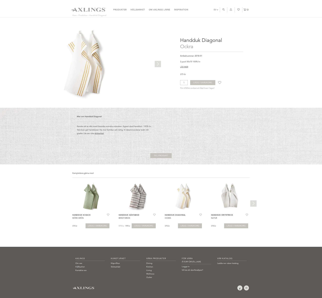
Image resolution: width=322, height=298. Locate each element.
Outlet (149, 277)
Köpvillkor (115, 263)
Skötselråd (115, 267)
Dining (149, 263)
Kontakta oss (81, 270)
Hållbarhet (138, 9)
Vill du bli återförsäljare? (192, 270)
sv (215, 9)
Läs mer (184, 67)
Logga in (186, 266)
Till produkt (161, 155)
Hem (74, 15)
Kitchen (149, 267)
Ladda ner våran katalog (227, 263)
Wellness (150, 274)
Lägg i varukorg (202, 82)
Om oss (78, 263)
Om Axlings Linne (159, 9)
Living (149, 270)
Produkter (120, 9)
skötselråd (99, 133)
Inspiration (181, 9)
